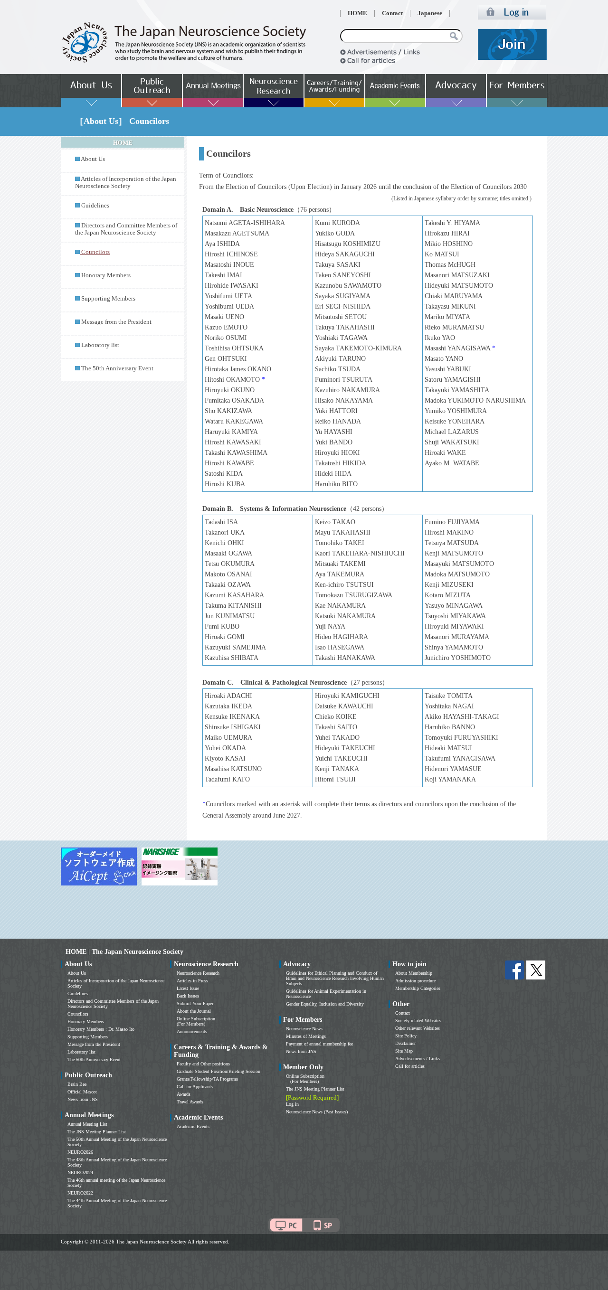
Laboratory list (100, 345)
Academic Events (193, 1126)
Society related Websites (418, 1020)
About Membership (413, 973)
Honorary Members (106, 275)
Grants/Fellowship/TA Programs (207, 1079)
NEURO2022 (80, 1193)
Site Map (404, 1051)
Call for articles (410, 1066)
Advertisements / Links (417, 1058)
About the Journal (194, 1011)
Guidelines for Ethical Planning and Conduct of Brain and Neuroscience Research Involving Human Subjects (335, 978)
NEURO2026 (80, 1152)
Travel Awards (190, 1101)
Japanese (430, 13)
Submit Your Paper (195, 1003)
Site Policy (406, 1035)
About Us (93, 159)
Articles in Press (192, 980)
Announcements (192, 1031)
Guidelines (95, 205)
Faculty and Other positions (203, 1063)
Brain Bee (76, 1084)
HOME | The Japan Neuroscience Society (124, 951)
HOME (357, 13)
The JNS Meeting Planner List (96, 1131)
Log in (292, 1104)
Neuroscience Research (198, 973)
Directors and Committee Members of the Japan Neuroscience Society (126, 229)
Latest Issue (188, 988)
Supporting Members (108, 298)
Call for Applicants (195, 1086)
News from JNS (82, 1099)
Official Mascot (82, 1091)
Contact (392, 13)
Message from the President (116, 322)
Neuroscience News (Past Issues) (317, 1111)
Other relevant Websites (417, 1028)
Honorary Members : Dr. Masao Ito (100, 1029)
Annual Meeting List (87, 1124)
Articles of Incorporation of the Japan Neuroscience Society (125, 182)
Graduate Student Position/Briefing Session (218, 1071)
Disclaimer (405, 1043)
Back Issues (188, 995)
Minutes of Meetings (306, 1036)
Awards (183, 1094)
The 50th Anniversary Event (117, 368)
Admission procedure (415, 980)
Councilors (77, 1014)
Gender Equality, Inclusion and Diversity (325, 1004)
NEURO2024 (80, 1172)
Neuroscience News (304, 1028)
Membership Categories (417, 988)
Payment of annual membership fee (319, 1043)
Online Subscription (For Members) (196, 1021)
